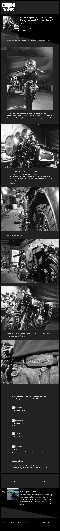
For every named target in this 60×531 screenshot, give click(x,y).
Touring (24, 30)
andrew (17, 420)
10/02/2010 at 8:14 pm (19, 436)
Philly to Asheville (26, 28)
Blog (51, 7)
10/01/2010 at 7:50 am (18, 410)
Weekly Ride (44, 7)
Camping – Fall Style (44, 479)
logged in (23, 465)
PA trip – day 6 (28, 491)
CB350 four (25, 27)
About (37, 7)
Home (32, 7)
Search (56, 7)
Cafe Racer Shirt (14, 479)
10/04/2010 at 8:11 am (18, 449)
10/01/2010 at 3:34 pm (19, 423)
